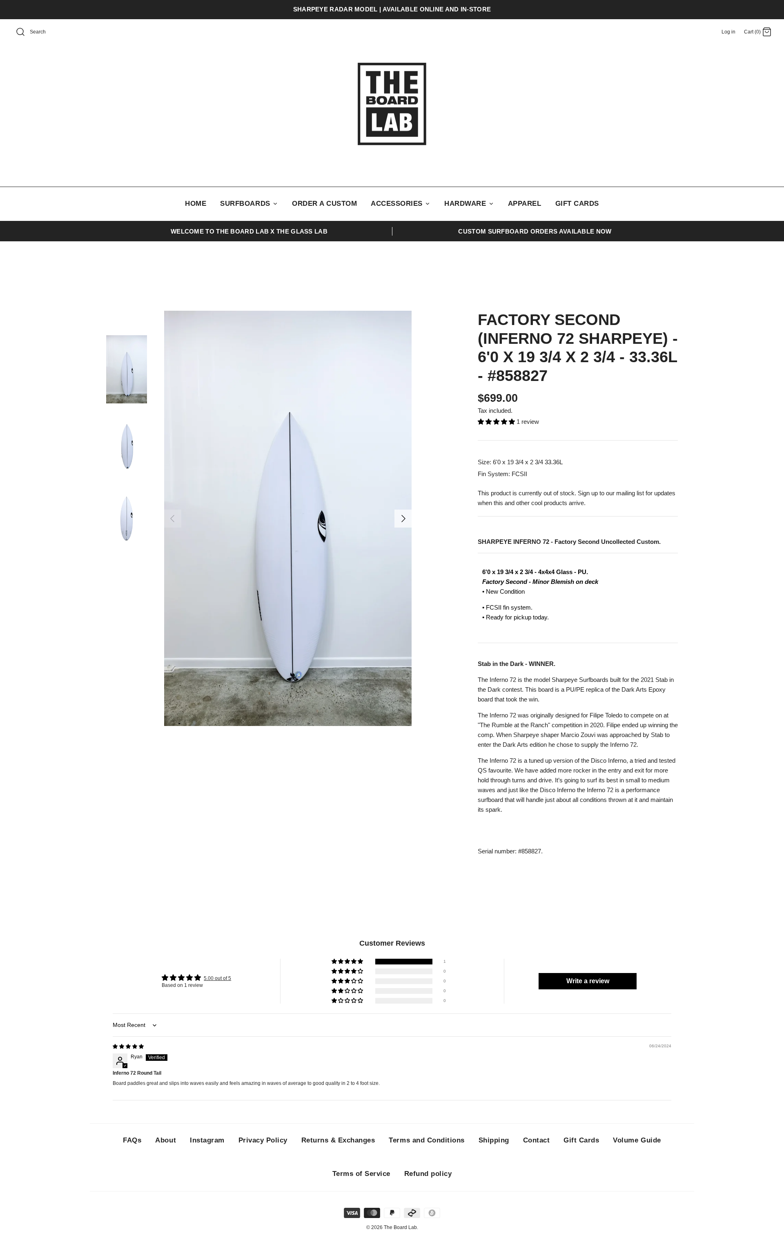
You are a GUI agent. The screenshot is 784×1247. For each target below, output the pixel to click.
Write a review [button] (587, 981)
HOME (195, 203)
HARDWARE (466, 203)
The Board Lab (400, 1227)
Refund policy (428, 1174)
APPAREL (524, 203)
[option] (287, 518)
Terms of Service (361, 1174)
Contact (536, 1140)
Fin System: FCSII (502, 473)
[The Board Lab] (392, 104)
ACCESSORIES (398, 203)
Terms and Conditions (426, 1140)
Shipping (494, 1140)
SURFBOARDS (246, 203)
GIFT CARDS (577, 203)
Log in (728, 32)
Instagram (207, 1140)
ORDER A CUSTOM (324, 203)
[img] (128, 1046)
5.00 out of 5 (217, 978)
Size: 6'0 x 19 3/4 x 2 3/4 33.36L (520, 462)
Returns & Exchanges (338, 1140)
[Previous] (172, 519)
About (165, 1140)
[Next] (403, 519)
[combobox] (47, 32)
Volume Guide (637, 1140)
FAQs (132, 1140)
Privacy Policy (262, 1140)
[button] (497, 421)
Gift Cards (581, 1140)
